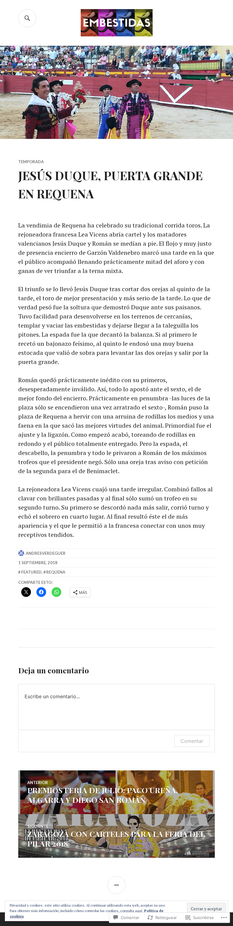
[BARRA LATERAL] (116, 885)
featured (31, 572)
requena (55, 572)
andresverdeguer (46, 553)
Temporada (31, 161)
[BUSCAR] (27, 18)
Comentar (192, 741)
